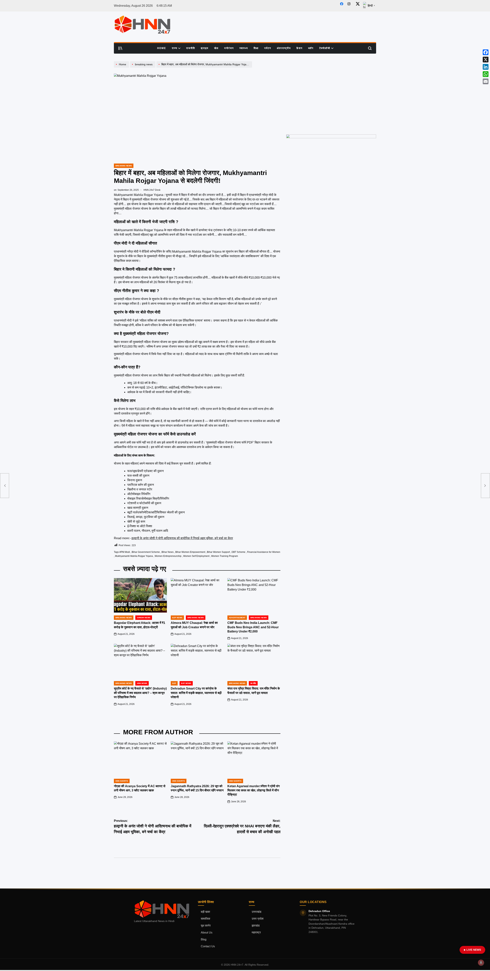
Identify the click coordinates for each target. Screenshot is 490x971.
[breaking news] (143, 67)
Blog (203, 939)
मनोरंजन (229, 48)
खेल (216, 48)
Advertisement (237, 618)
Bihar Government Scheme (146, 552)
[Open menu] (120, 48)
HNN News (142, 683)
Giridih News (143, 618)
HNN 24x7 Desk (152, 190)
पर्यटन (267, 48)
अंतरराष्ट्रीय (284, 48)
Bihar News (168, 552)
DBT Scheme (238, 552)
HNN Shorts (121, 781)
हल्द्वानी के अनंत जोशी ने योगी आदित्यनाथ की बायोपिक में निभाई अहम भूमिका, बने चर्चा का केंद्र (182, 538)
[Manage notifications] (481, 963)
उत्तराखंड (256, 911)
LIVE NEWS (473, 949)
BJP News (177, 618)
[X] (485, 59)
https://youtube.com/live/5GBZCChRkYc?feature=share (319, 63)
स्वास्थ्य (243, 48)
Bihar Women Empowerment (190, 552)
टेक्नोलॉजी (324, 48)
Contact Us (208, 946)
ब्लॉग (311, 48)
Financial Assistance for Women (263, 552)
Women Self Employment (196, 556)
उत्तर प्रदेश (258, 918)
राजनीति (190, 48)
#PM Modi (124, 552)
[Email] (485, 81)
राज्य (174, 48)
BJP (174, 683)
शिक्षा (256, 48)
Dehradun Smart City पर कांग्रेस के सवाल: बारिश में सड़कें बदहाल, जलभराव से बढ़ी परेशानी (196, 693)
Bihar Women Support (218, 552)
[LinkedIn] (485, 66)
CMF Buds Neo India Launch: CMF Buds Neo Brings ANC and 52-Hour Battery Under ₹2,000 (253, 627)
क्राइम (204, 48)
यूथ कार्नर (206, 925)
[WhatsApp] (485, 74)
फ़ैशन (299, 48)
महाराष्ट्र (256, 932)
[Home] (122, 67)
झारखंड (256, 925)
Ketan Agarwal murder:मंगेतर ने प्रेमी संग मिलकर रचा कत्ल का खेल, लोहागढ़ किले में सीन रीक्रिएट (253, 790)
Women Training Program (224, 556)
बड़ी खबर (205, 911)
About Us (206, 932)
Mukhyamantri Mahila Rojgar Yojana (134, 556)
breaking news (123, 166)
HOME (161, 48)
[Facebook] (485, 52)
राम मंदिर (253, 683)
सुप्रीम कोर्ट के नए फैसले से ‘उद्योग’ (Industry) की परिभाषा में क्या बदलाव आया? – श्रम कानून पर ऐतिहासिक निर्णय (140, 693)
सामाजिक (205, 918)
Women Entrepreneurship (168, 556)
